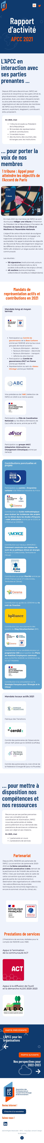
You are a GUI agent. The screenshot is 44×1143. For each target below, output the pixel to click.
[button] (34, 5)
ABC (24, 394)
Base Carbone (32, 341)
